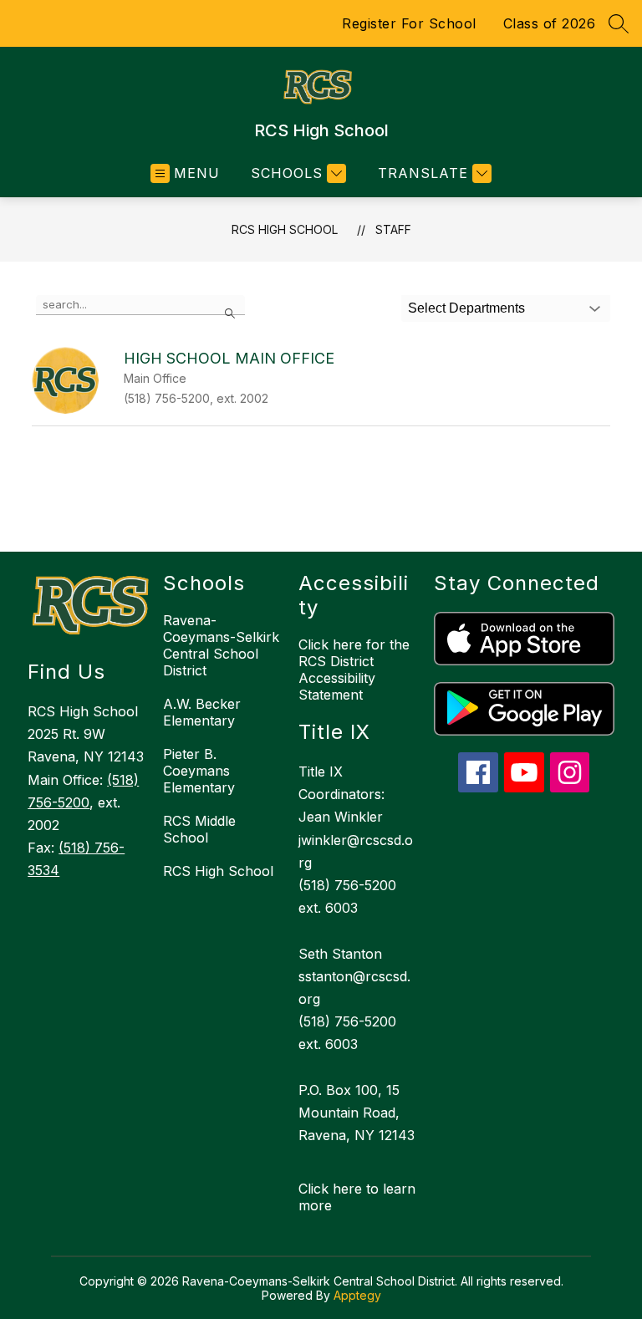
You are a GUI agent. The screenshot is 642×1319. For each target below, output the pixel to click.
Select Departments (466, 308)
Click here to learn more (356, 1197)
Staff (393, 229)
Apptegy (357, 1295)
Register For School (409, 23)
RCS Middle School (199, 829)
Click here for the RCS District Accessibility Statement (354, 669)
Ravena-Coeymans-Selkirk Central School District (221, 645)
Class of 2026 (549, 23)
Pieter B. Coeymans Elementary (199, 771)
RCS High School (285, 229)
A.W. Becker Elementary (202, 712)
